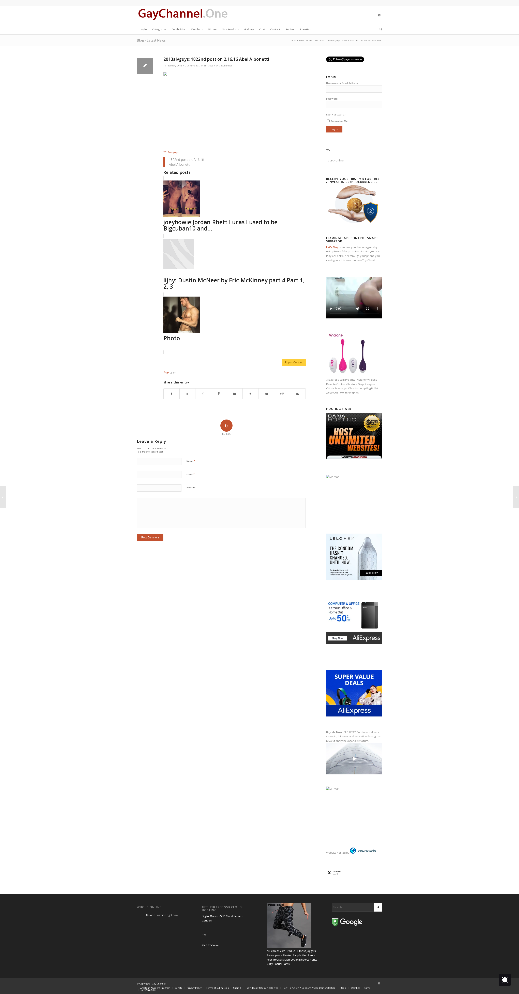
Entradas (208, 65)
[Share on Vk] (266, 394)
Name (191, 461)
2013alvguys (171, 152)
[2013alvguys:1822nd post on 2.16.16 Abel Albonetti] (145, 66)
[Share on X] (187, 394)
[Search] (379, 29)
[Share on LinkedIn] (234, 394)
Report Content (293, 362)
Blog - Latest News (151, 40)
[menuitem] (143, 29)
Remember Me (338, 121)
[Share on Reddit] (282, 394)
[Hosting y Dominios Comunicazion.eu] (363, 852)
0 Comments (191, 65)
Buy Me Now (334, 732)
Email (191, 474)
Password (332, 98)
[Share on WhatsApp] (203, 394)
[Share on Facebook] (171, 394)
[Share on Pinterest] (219, 394)
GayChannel (225, 65)
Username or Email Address (342, 83)
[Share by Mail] (298, 394)
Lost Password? (335, 114)
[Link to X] (379, 15)
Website (191, 487)
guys (173, 372)
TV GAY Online (335, 160)
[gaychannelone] (183, 15)
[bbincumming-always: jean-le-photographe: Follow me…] (3, 497)
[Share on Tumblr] (250, 394)
